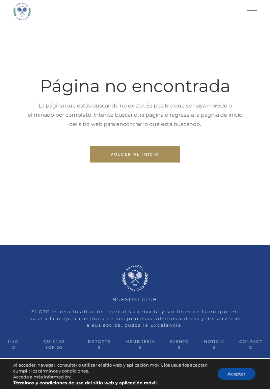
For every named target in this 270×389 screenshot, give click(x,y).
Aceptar (237, 374)
